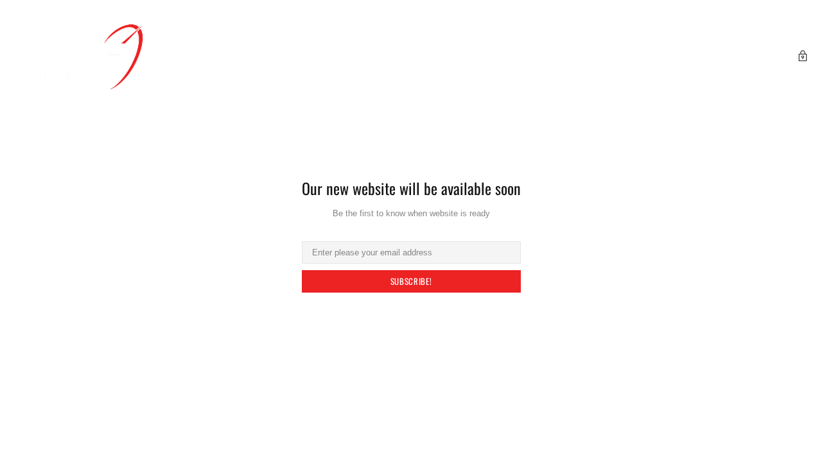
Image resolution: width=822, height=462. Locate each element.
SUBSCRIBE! (411, 281)
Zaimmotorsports (83, 57)
